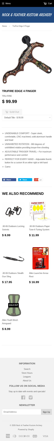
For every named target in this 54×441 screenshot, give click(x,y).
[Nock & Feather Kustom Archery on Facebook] (23, 398)
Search (27, 369)
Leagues (27, 376)
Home (4, 26)
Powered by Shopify (26, 429)
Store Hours (27, 373)
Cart (49, 3)
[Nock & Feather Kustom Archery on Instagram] (31, 398)
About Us (27, 380)
